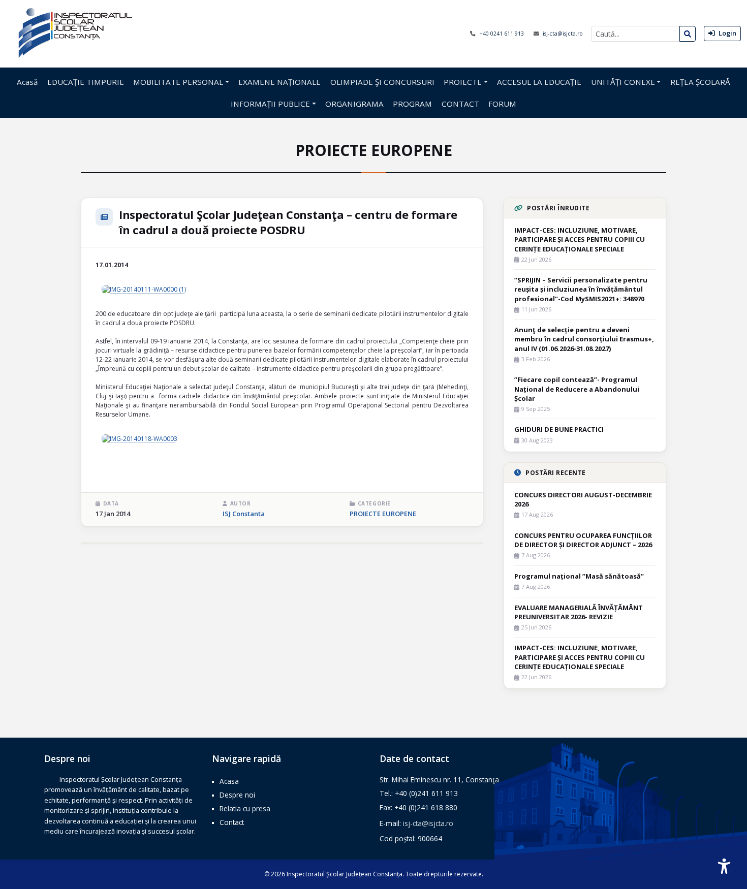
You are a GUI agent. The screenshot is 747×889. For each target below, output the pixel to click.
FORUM (502, 104)
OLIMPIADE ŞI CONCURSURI (382, 82)
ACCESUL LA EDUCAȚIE (539, 82)
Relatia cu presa (245, 808)
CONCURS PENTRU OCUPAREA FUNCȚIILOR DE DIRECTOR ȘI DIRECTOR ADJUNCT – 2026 (583, 540)
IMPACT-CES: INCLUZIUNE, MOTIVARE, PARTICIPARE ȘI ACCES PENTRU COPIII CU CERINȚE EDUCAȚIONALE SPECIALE (579, 239)
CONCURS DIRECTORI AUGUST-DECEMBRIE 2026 (583, 499)
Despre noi (237, 795)
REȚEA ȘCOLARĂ (700, 82)
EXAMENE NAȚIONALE (279, 82)
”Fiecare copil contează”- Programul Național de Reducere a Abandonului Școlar (576, 388)
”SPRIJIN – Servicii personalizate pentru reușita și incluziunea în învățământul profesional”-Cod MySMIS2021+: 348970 (580, 289)
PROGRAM (412, 104)
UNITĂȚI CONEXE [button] (623, 82)
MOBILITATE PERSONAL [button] (178, 82)
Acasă (27, 82)
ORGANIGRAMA (354, 104)
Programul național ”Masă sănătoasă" (579, 576)
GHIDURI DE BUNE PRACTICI (559, 429)
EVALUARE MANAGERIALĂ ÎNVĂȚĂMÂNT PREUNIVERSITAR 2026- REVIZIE (578, 612)
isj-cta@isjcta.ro (563, 33)
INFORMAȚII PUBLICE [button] (270, 104)
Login (726, 33)
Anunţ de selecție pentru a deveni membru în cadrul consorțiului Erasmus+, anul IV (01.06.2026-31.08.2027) (584, 339)
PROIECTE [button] (463, 82)
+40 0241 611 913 (502, 33)
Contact (232, 822)
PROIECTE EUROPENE (383, 513)
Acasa (229, 781)
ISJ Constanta (244, 513)
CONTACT (460, 104)
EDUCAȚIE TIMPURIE (85, 82)
